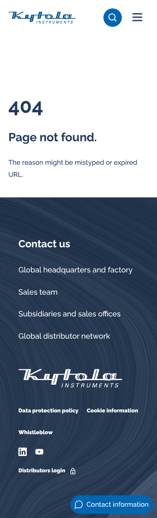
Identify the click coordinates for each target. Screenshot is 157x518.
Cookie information (112, 411)
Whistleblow (35, 433)
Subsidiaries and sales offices (69, 314)
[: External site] (23, 452)
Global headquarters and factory (75, 270)
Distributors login (41, 471)
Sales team (38, 292)
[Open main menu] (137, 17)
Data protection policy (48, 411)
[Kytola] (41, 17)
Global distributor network (64, 336)
